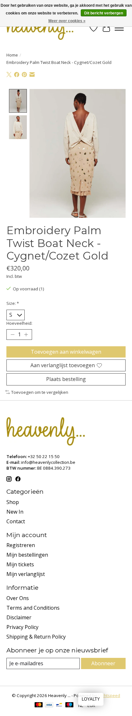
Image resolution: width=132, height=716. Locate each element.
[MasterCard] (39, 705)
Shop (12, 502)
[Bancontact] (59, 705)
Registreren (20, 545)
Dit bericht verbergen (103, 13)
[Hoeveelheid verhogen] (26, 335)
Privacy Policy (22, 627)
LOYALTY (91, 699)
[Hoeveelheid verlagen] (12, 335)
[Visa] (49, 705)
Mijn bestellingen (27, 554)
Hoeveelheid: (19, 323)
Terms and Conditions (33, 607)
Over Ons (17, 598)
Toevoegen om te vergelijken (39, 392)
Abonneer (103, 663)
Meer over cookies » (67, 21)
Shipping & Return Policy (36, 636)
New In (14, 511)
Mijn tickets (20, 564)
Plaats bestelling (66, 379)
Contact (15, 521)
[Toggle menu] (119, 28)
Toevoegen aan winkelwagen (66, 351)
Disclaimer (18, 617)
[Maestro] (69, 705)
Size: (12, 303)
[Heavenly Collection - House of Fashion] (39, 28)
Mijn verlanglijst (25, 574)
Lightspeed (109, 695)
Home (12, 55)
